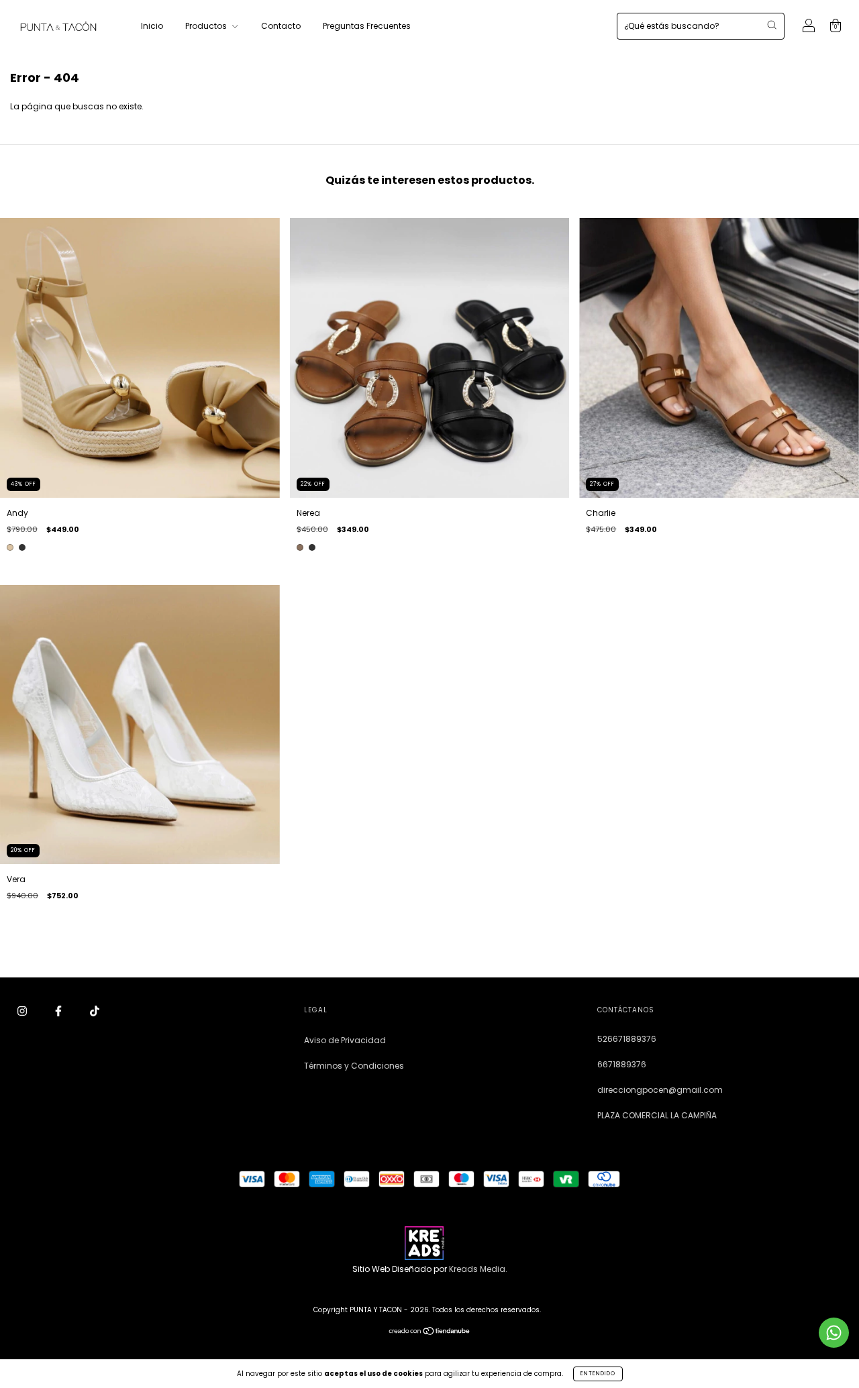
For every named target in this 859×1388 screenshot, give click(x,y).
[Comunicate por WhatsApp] (834, 1333)
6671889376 (621, 1064)
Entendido (597, 1373)
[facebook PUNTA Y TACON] (59, 1010)
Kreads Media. (478, 1269)
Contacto (281, 26)
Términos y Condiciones (354, 1065)
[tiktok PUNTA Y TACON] (95, 1010)
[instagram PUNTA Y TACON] (23, 1010)
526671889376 (626, 1039)
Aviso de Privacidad (345, 1040)
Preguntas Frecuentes (367, 26)
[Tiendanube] (430, 1332)
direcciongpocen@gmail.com (660, 1090)
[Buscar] (771, 24)
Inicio (152, 26)
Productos (207, 26)
